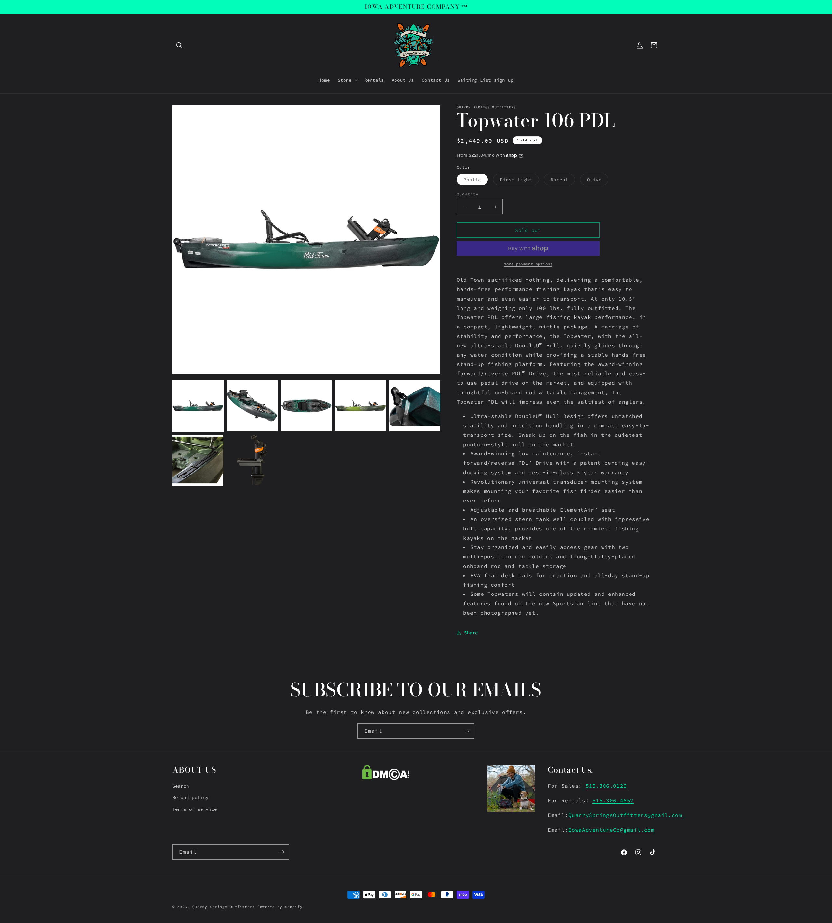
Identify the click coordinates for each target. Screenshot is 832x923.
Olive (597, 180)
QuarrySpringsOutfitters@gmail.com (625, 815)
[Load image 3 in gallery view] (306, 405)
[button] (179, 45)
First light (519, 180)
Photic (475, 180)
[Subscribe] (467, 731)
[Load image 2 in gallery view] (252, 405)
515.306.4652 (613, 800)
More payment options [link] (528, 263)
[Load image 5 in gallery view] (414, 405)
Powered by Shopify (280, 906)
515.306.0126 (606, 786)
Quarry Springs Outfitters (223, 906)
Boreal (563, 180)
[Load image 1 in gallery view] (197, 405)
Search (180, 786)
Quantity (467, 194)
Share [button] (471, 632)
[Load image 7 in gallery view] (252, 460)
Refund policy (190, 798)
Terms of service (194, 809)
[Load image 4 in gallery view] (360, 405)
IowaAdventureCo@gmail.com (611, 829)
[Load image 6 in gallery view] (197, 460)
